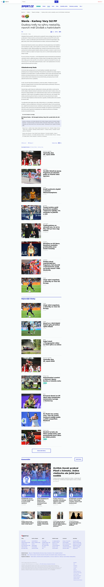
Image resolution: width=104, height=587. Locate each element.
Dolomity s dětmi (66, 548)
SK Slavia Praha (33, 147)
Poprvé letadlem (66, 542)
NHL (43, 548)
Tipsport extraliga (45, 543)
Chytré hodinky (66, 556)
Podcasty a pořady (73, 6)
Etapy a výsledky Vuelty (36, 542)
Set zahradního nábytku (53, 554)
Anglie (44, 187)
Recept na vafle (55, 546)
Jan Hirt (33, 543)
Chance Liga (46, 430)
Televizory (61, 556)
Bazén (28, 554)
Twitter (74, 568)
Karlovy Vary (40, 147)
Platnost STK (75, 548)
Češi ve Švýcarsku (66, 545)
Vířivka (64, 554)
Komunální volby (24, 548)
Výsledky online (63, 6)
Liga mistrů (45, 223)
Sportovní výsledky (47, 151)
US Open (45, 205)
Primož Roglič (34, 546)
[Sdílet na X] (60, 143)
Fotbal (44, 6)
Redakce (75, 562)
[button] (31, 158)
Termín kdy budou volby (25, 545)
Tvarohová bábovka (56, 545)
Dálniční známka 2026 (77, 542)
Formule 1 (44, 546)
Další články (78, 459)
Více (81, 6)
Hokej (48, 6)
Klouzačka (47, 554)
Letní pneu (52, 556)
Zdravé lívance (55, 543)
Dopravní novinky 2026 (77, 543)
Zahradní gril (60, 554)
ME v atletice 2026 (45, 545)
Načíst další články (41, 450)
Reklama (75, 569)
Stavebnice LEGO (40, 556)
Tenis (53, 6)
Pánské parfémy (72, 556)
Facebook (75, 565)
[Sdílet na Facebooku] (59, 143)
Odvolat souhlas (76, 578)
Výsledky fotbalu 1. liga (46, 542)
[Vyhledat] (56, 1)
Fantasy (38, 6)
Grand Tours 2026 (35, 548)
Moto (57, 6)
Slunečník (43, 554)
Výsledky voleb (24, 543)
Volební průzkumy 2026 (25, 542)
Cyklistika (45, 169)
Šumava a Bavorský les (67, 543)
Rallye (44, 339)
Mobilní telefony (33, 556)
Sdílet (58, 31)
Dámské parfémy (47, 556)
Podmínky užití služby (77, 572)
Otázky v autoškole (76, 546)
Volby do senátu (24, 546)
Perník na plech (55, 548)
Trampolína (39, 554)
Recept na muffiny (55, 542)
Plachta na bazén (33, 554)
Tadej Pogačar (34, 545)
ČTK (22, 31)
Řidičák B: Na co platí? (77, 545)
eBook (53, 31)
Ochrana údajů (76, 574)
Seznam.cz (100, 1)
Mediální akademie (76, 577)
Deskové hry (56, 556)
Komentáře (25, 459)
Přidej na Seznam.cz (77, 571)
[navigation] (1, 2)
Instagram (75, 566)
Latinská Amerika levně (67, 546)
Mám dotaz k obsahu (77, 575)
